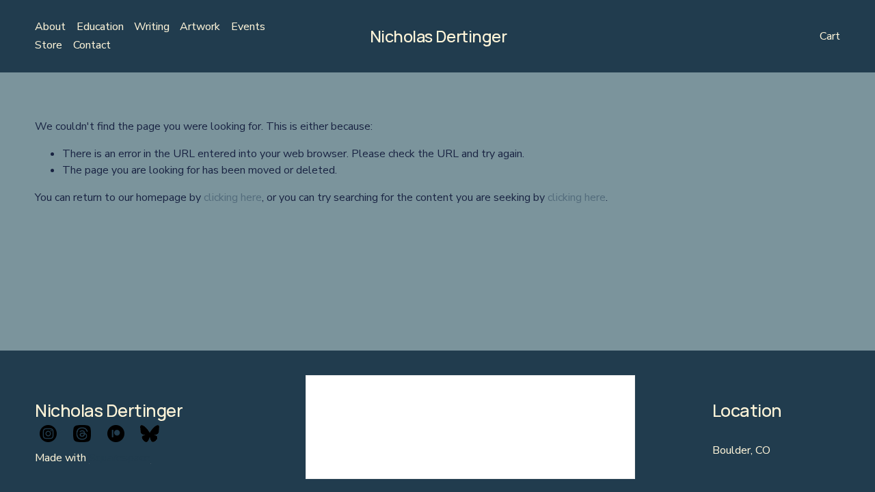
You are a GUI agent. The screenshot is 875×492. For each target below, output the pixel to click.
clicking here (233, 197)
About (50, 26)
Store (48, 45)
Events (248, 26)
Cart (830, 36)
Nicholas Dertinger (438, 36)
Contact (92, 45)
